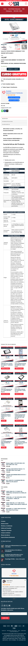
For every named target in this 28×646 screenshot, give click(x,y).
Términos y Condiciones (6, 526)
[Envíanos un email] (5, 606)
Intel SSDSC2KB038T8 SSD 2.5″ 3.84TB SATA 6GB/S (6, 390)
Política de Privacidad (6, 528)
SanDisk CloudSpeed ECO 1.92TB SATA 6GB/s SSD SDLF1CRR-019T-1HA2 (20, 416)
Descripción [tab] (5, 118)
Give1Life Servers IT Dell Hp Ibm (14, 93)
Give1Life (14, 573)
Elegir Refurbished (14, 631)
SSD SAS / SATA (18, 11)
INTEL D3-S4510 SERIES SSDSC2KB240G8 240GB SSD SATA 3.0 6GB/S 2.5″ (21, 443)
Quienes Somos (4, 523)
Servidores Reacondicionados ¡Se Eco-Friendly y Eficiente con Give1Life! (14, 555)
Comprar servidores (5, 533)
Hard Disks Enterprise (14, 9)
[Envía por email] (7, 111)
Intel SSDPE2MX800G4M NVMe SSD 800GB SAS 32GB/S (6, 443)
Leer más (3, 420)
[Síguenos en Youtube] (9, 606)
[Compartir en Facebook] (5, 111)
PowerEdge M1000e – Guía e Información (15, 559)
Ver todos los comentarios (14, 97)
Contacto (3, 521)
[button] (2, 4)
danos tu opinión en (13, 100)
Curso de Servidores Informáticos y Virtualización (13, 550)
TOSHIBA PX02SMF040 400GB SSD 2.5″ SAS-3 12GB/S (6, 416)
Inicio (5, 9)
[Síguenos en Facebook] (2, 606)
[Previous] (3, 30)
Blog (19, 630)
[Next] (25, 30)
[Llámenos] (7, 606)
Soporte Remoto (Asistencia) (8, 537)
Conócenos (23, 630)
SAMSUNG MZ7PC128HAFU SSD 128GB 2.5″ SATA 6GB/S (7, 364)
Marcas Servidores (5, 535)
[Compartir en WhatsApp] (2, 111)
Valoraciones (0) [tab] (6, 124)
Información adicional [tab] (7, 121)
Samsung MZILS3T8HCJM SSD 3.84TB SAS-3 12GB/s (20, 390)
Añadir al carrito (13, 69)
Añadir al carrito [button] (5, 368)
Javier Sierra (9, 580)
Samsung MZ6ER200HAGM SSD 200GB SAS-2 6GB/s (20, 364)
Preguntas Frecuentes (6, 530)
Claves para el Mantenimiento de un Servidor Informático (15, 546)
